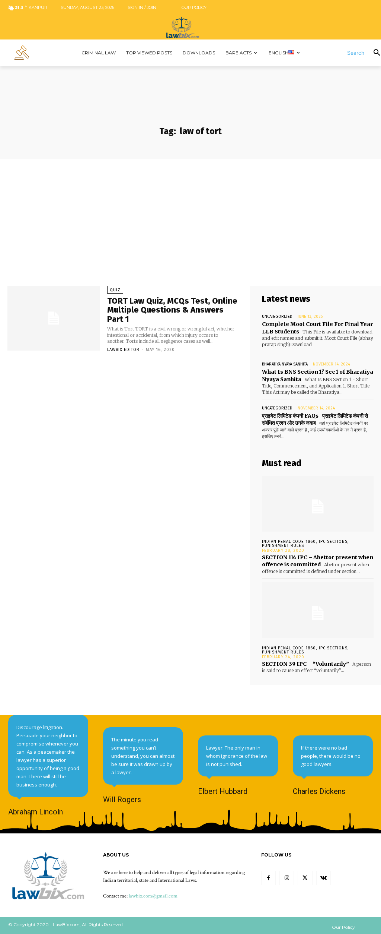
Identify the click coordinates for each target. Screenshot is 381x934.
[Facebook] (268, 878)
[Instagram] (286, 878)
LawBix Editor (123, 349)
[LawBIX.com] (190, 27)
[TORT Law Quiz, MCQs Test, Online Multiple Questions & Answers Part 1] (53, 318)
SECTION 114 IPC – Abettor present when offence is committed (317, 561)
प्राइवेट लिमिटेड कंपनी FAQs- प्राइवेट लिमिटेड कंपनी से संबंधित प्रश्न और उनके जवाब (315, 419)
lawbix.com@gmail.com (153, 896)
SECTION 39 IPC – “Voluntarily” (305, 664)
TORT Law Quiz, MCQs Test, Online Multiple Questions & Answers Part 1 (172, 310)
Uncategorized (277, 316)
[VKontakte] (323, 878)
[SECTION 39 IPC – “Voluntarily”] (318, 610)
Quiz (115, 290)
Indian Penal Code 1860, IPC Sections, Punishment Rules (305, 543)
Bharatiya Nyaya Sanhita (285, 364)
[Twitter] (305, 878)
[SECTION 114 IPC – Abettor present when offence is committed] (318, 504)
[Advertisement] (190, 215)
